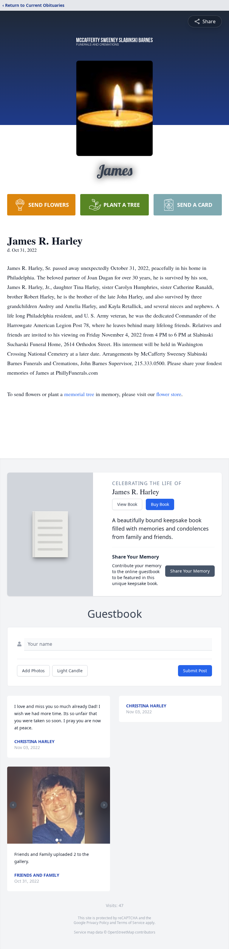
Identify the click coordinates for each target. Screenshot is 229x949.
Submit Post (195, 670)
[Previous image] (13, 805)
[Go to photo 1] (56, 840)
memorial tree (79, 394)
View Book (127, 504)
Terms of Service (131, 922)
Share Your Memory (190, 571)
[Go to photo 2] (60, 840)
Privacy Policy (97, 922)
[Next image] (104, 805)
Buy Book (160, 504)
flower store (168, 394)
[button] (59, 805)
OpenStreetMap (121, 932)
